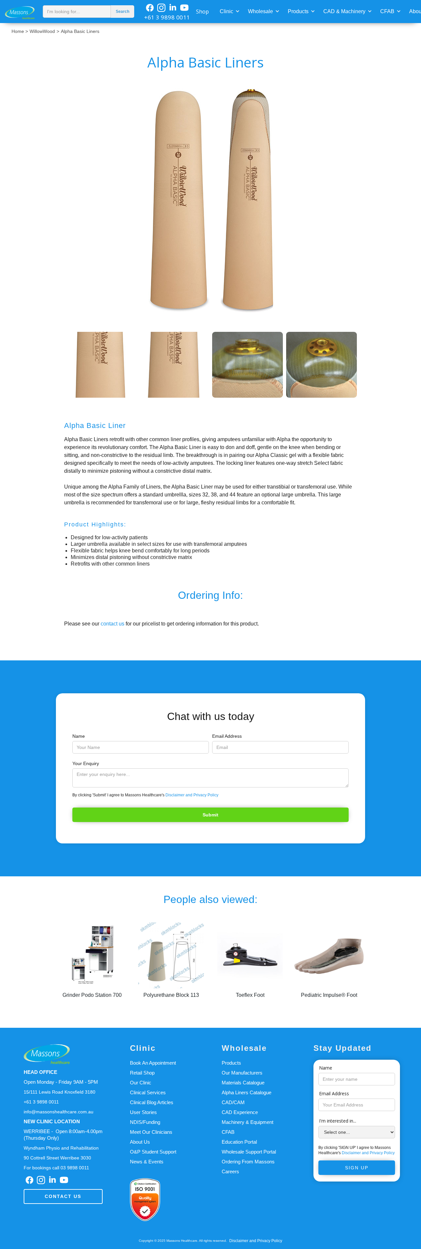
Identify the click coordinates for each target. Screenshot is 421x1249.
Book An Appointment (153, 1063)
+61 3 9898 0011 (167, 17)
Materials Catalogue (243, 1082)
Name (78, 736)
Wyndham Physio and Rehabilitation (61, 1148)
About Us (140, 1142)
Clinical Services (148, 1092)
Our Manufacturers (242, 1073)
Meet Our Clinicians (151, 1132)
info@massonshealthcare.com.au (58, 1111)
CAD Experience (240, 1112)
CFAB (387, 11)
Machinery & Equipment (247, 1122)
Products (298, 11)
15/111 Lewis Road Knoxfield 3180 (59, 1092)
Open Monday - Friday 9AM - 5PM (61, 1082)
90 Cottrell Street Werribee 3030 (57, 1157)
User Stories (143, 1112)
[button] (229, 11)
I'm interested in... (337, 1121)
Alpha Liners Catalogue (246, 1092)
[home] (20, 11)
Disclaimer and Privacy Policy (191, 795)
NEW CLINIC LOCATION (52, 1121)
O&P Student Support (153, 1152)
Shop (202, 11)
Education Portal (239, 1142)
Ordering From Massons (248, 1161)
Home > (20, 31)
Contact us (63, 1196)
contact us (112, 623)
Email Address (227, 736)
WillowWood (42, 31)
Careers (230, 1171)
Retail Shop (142, 1073)
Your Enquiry (85, 763)
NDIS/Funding (145, 1122)
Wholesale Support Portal (249, 1152)
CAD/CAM (233, 1102)
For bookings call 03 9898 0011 (56, 1167)
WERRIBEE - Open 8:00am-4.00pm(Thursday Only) (63, 1135)
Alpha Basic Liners (80, 31)
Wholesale (260, 11)
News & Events (146, 1161)
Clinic (226, 11)
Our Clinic (140, 1082)
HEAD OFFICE (40, 1072)
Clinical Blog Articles (151, 1102)
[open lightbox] (210, 201)
